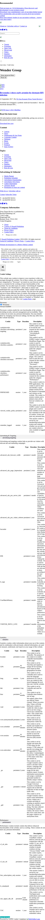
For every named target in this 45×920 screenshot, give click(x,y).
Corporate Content (10, 137)
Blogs (6, 141)
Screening (7, 46)
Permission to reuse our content (14, 187)
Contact (2, 194)
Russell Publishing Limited (10, 239)
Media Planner (9, 176)
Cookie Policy (9, 232)
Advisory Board (9, 185)
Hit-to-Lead (8, 50)
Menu (3, 41)
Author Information (10, 184)
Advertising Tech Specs (12, 182)
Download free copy (7, 123)
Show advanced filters (7, 75)
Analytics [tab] (3, 637)
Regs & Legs (8, 58)
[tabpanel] (22, 371)
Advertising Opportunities (12, 180)
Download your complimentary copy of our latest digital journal (21, 12)
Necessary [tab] (3, 302)
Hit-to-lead (7, 160)
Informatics (8, 56)
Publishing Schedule (11, 178)
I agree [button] (19, 262)
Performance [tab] (4, 820)
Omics (6, 52)
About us (3, 26)
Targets (6, 44)
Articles (6, 132)
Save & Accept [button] (5, 917)
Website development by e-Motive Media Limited (16, 245)
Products (7, 145)
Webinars (7, 139)
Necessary (6, 305)
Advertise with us (13, 26)
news (1, 88)
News (6, 133)
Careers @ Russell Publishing (14, 226)
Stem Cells (7, 48)
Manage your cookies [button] (11, 235)
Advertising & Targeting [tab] (8, 436)
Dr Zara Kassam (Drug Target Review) (29, 99)
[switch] (1, 437)
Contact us (23, 26)
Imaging (7, 54)
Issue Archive (8, 147)
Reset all (3, 77)
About (6, 224)
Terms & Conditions (11, 228)
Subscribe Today (11, 194)
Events (6, 143)
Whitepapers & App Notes (13, 135)
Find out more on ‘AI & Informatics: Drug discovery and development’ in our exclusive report (19, 9)
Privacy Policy (9, 230)
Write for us (4, 191)
